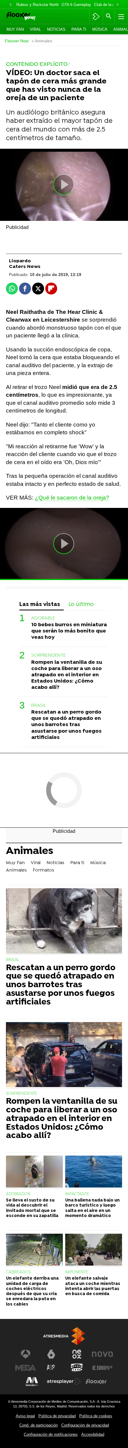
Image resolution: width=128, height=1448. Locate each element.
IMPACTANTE (77, 1194)
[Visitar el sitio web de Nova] (102, 1354)
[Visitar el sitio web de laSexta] (51, 1354)
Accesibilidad (92, 1434)
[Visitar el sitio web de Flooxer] (96, 1381)
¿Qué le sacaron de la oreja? (72, 497)
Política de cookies (95, 1416)
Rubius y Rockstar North (37, 4)
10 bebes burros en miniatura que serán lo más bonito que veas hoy (69, 631)
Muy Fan (15, 29)
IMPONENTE (76, 1272)
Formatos (43, 870)
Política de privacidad (57, 1416)
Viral (35, 29)
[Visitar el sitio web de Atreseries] (51, 1367)
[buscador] (109, 16)
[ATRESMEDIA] (64, 1336)
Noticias (56, 29)
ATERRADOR (18, 1194)
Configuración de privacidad (85, 1425)
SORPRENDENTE (48, 655)
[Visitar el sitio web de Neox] (76, 1354)
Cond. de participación (38, 1425)
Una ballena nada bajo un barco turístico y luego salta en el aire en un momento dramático (92, 1208)
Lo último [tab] (81, 604)
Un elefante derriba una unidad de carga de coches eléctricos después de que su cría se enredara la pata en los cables (32, 1291)
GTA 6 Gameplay (76, 4)
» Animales (42, 41)
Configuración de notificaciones (51, 1434)
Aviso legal (25, 1416)
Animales (29, 852)
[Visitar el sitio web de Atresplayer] (64, 1381)
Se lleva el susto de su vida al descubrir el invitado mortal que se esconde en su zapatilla (32, 1208)
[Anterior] (10, 5)
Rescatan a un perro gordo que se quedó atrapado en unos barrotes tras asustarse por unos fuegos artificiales (66, 724)
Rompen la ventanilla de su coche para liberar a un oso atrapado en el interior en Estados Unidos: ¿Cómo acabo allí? (66, 675)
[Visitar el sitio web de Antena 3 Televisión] (25, 1354)
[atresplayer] (96, 16)
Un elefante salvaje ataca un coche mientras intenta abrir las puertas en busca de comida (92, 1286)
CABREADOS (18, 1272)
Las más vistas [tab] (39, 604)
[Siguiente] (117, 5)
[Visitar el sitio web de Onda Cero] (76, 1367)
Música (99, 29)
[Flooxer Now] (29, 16)
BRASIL (38, 706)
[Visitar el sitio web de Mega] (25, 1367)
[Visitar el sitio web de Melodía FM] (31, 1381)
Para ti (78, 29)
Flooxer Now (17, 41)
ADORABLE (43, 618)
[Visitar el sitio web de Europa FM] (102, 1367)
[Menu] (121, 16)
